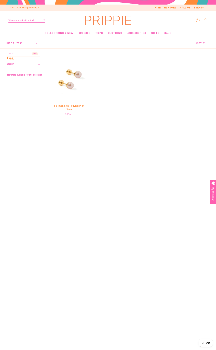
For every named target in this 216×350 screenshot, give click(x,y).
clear (35, 54)
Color (10, 53)
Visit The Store (165, 7)
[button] (26, 20)
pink (11, 58)
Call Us (185, 7)
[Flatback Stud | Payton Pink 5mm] (69, 78)
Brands (10, 64)
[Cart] (205, 20)
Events (199, 7)
